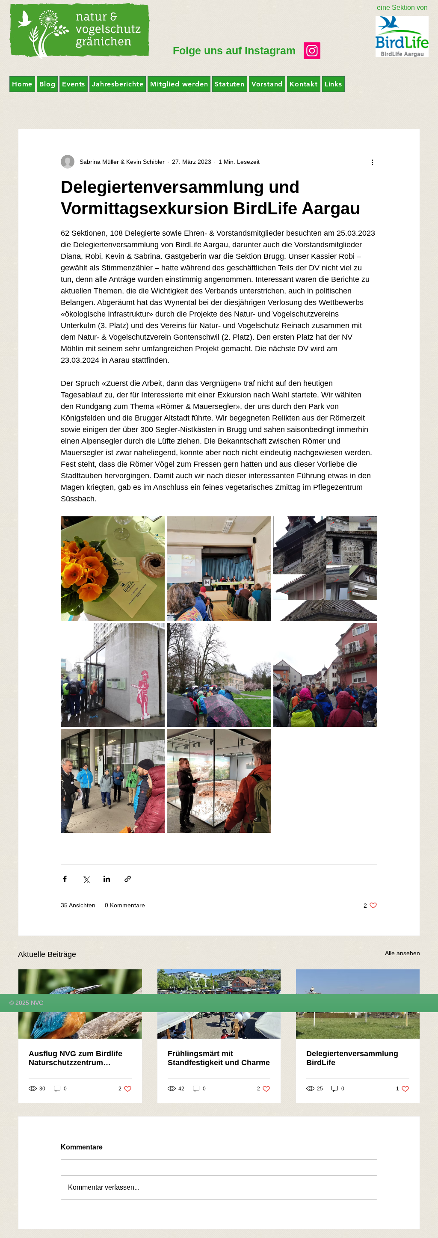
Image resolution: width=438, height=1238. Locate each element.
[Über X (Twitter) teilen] (86, 879)
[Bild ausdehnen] (113, 568)
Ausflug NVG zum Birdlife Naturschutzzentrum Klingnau (75, 1058)
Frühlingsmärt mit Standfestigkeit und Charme (219, 1058)
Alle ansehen (402, 953)
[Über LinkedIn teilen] (107, 879)
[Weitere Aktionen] (372, 162)
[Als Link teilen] (128, 879)
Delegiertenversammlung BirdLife (352, 1058)
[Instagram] (312, 50)
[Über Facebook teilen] (65, 879)
